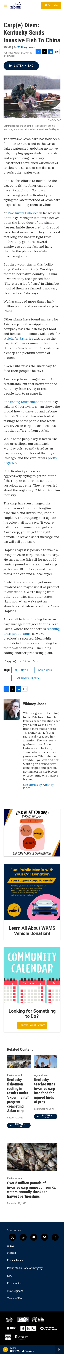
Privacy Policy (15, 1260)
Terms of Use (15, 1298)
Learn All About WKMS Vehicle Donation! (32, 930)
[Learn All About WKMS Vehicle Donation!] (32, 892)
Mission (11, 1253)
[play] (5, 1349)
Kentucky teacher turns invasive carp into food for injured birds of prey (44, 1090)
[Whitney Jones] (12, 709)
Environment (14, 1075)
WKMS (32, 661)
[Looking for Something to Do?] (32, 975)
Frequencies (14, 1283)
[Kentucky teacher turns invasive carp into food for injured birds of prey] (46, 1061)
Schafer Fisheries (20, 338)
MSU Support (15, 1291)
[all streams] (59, 1349)
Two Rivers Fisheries (23, 213)
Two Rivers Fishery (27, 677)
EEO (9, 1275)
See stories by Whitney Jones (38, 786)
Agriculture (40, 1075)
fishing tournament (24, 402)
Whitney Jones (26, 47)
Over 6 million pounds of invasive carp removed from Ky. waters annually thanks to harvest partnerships (31, 1190)
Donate (53, 5)
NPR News (21, 670)
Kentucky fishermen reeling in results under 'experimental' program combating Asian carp (18, 1095)
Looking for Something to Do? (32, 1013)
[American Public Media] (49, 1328)
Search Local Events (32, 1025)
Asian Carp (45, 670)
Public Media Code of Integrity (24, 1268)
